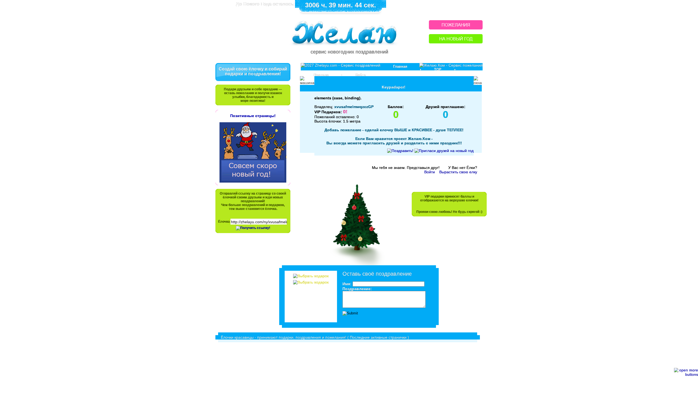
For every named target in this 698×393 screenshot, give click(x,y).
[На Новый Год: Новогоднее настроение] (456, 42)
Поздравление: (357, 289)
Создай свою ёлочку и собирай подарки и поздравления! (253, 71)
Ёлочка (224, 222)
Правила (321, 75)
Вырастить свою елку (458, 172)
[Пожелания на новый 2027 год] (456, 28)
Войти (360, 75)
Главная (400, 66)
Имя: (346, 284)
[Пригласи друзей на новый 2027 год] (444, 150)
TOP (437, 69)
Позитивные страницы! (253, 116)
